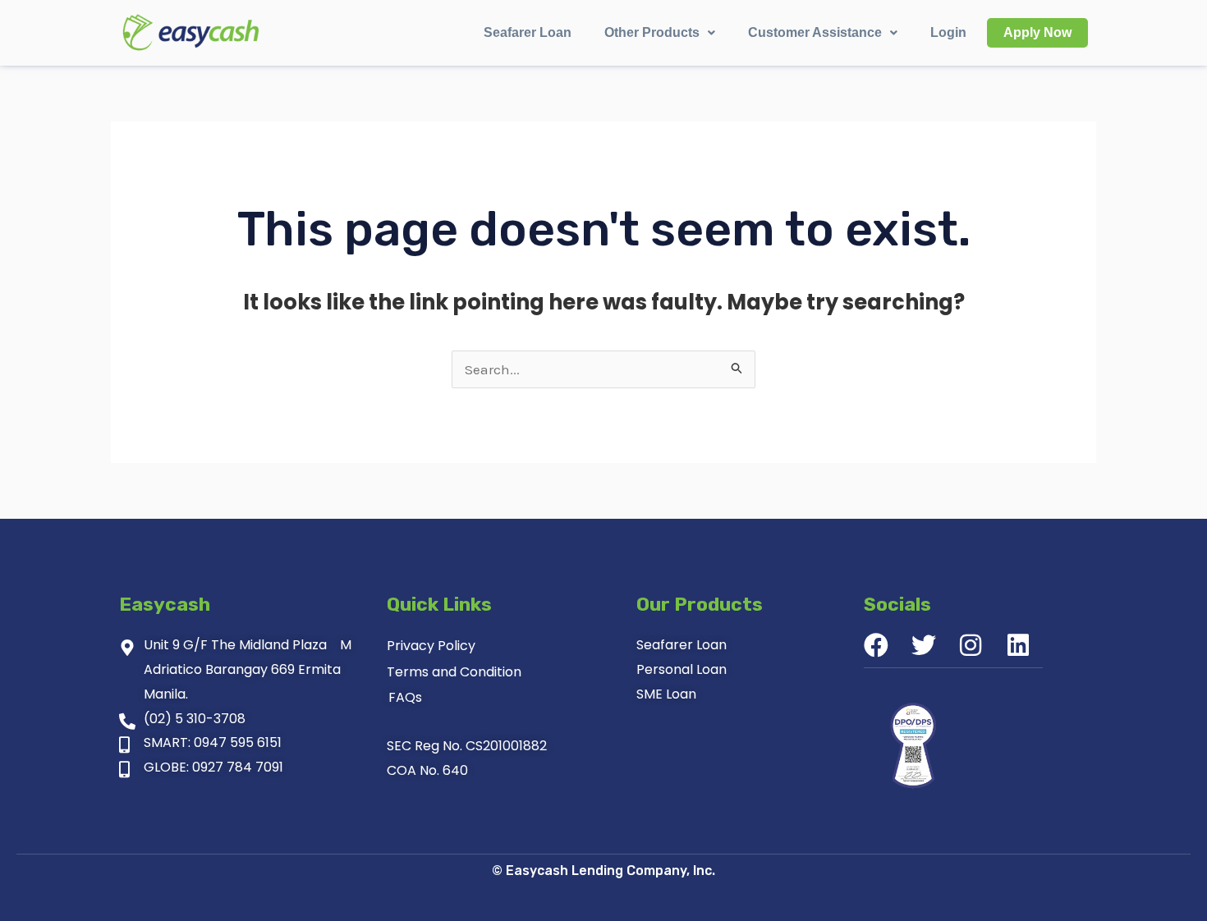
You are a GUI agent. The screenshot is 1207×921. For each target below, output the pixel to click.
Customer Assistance (815, 32)
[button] (659, 33)
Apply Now (1037, 32)
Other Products (652, 32)
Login (948, 32)
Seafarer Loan (527, 32)
